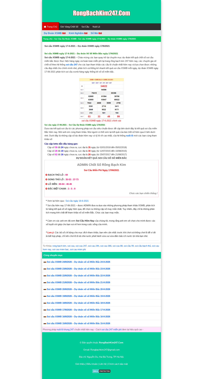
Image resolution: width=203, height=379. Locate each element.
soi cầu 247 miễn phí (112, 329)
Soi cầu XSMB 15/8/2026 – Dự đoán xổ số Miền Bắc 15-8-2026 (78, 323)
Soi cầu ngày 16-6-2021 (77, 201)
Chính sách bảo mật (118, 364)
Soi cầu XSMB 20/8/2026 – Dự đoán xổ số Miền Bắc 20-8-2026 (78, 289)
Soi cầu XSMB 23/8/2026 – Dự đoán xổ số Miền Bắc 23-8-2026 (78, 268)
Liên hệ (102, 364)
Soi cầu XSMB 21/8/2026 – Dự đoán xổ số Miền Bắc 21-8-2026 (78, 282)
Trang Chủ (51, 26)
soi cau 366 (105, 246)
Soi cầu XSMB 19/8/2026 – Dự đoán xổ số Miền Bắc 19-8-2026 (78, 296)
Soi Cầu (85, 26)
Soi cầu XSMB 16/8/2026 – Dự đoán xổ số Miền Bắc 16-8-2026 (78, 316)
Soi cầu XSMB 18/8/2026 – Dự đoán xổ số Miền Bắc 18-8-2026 (78, 303)
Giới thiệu (80, 364)
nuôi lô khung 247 (65, 329)
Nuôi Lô (96, 26)
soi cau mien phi (78, 249)
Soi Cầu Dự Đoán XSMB (65, 39)
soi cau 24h (93, 246)
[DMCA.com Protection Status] (102, 372)
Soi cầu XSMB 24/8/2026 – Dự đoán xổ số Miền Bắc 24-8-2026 (78, 262)
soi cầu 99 (129, 246)
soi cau (70, 246)
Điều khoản (91, 364)
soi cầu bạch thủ (143, 246)
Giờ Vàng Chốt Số (69, 26)
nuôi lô (130, 135)
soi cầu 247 (71, 64)
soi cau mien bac (60, 249)
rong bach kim (59, 246)
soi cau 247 (81, 246)
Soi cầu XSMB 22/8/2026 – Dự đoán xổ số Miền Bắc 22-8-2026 (78, 275)
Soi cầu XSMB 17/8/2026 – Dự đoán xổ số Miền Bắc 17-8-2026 (78, 309)
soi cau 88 (118, 246)
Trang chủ (47, 39)
